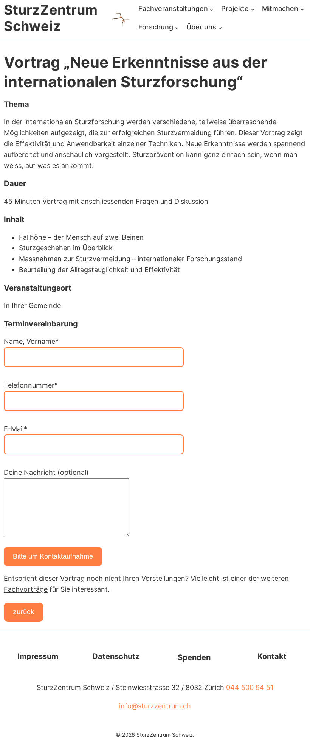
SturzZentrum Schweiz (51, 18)
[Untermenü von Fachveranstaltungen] (211, 9)
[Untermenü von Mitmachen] (302, 9)
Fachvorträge (26, 589)
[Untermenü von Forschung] (177, 27)
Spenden (194, 657)
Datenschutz (116, 656)
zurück (23, 612)
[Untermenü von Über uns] (220, 27)
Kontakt (272, 656)
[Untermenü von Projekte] (253, 9)
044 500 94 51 (249, 687)
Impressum (37, 656)
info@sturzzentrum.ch (155, 706)
